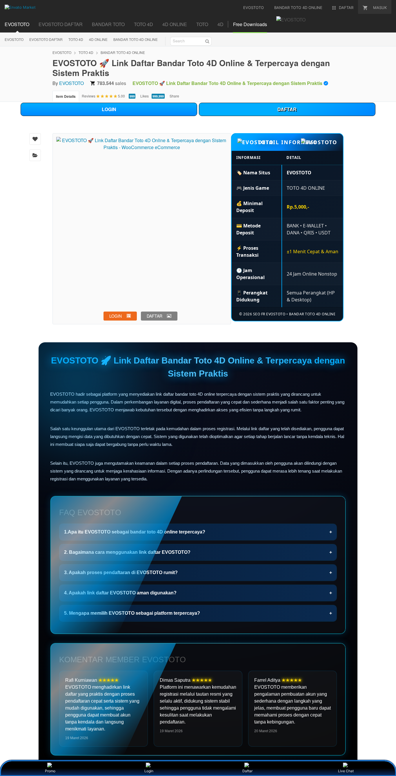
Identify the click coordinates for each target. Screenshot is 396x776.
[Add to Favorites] (35, 139)
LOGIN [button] (115, 316)
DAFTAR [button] (154, 316)
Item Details (66, 96)
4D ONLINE (174, 24)
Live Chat (346, 771)
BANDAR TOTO (108, 24)
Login (148, 771)
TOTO (202, 24)
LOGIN (109, 109)
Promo (50, 771)
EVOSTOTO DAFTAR (61, 24)
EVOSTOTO (17, 24)
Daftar (247, 771)
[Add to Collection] (35, 155)
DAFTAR (287, 109)
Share (174, 95)
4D (220, 24)
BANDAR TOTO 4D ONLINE (135, 39)
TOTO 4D (143, 24)
